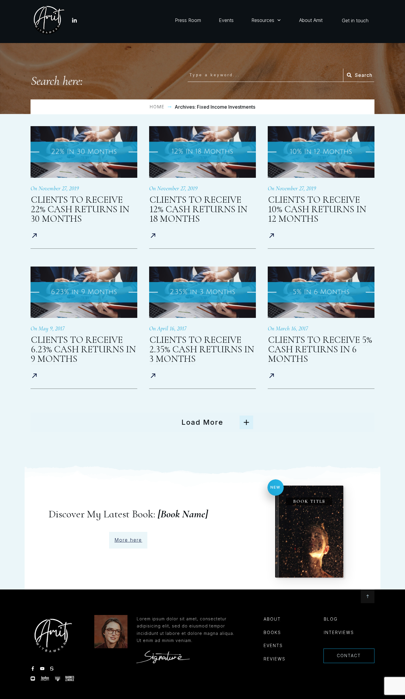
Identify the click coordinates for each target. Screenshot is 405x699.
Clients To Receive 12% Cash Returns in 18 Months (198, 209)
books (272, 632)
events (273, 645)
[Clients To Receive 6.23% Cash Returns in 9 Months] (84, 292)
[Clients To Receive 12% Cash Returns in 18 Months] (202, 151)
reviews (275, 658)
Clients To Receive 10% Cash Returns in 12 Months (317, 209)
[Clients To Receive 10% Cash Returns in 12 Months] (321, 151)
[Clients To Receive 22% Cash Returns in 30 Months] (84, 151)
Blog (331, 619)
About (272, 619)
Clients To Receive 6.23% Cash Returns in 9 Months (83, 349)
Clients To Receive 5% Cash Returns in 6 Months (320, 349)
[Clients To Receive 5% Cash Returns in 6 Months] (321, 292)
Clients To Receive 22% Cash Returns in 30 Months (80, 209)
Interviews (339, 632)
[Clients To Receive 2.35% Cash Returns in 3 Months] (202, 292)
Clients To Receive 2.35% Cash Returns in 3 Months (201, 349)
